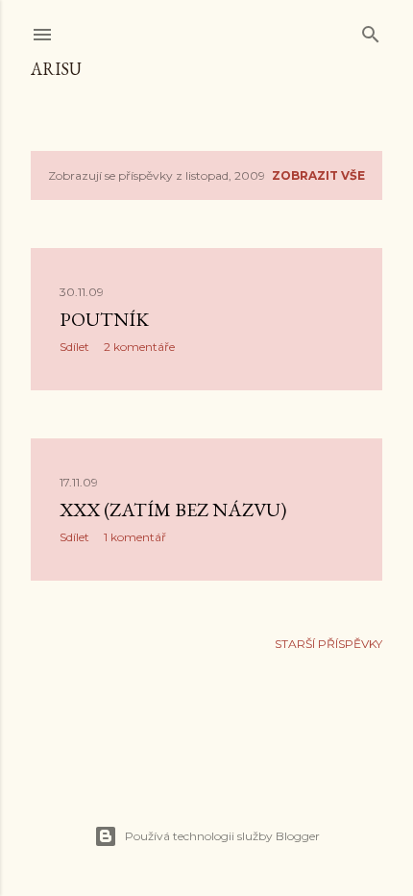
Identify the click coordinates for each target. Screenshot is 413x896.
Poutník (104, 319)
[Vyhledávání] (370, 30)
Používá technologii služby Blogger (222, 836)
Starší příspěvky (328, 643)
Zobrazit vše (318, 175)
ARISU (56, 69)
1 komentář (135, 537)
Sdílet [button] (74, 346)
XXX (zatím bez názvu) (173, 509)
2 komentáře (139, 346)
